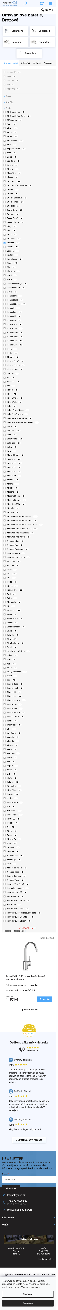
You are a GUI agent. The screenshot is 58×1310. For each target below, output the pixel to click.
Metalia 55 (14, 463)
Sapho (11, 766)
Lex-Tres (13, 431)
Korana (12, 823)
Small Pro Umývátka (17, 651)
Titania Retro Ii (15, 712)
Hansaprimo (14, 333)
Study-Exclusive (16, 672)
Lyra (11, 451)
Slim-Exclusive (15, 643)
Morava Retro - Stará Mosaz (21, 529)
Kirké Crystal (14, 398)
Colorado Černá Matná (19, 185)
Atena (11, 770)
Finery (12, 263)
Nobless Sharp (15, 553)
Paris (11, 569)
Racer (11, 835)
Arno (11, 145)
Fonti (11, 275)
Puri (10, 594)
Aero (11, 124)
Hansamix (13, 320)
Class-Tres (13, 173)
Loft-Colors (14, 439)
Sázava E (13, 610)
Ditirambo (13, 786)
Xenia (11, 749)
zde (38, 1287)
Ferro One (13, 904)
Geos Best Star (15, 287)
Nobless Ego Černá (17, 549)
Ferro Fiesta (14, 259)
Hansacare (13, 296)
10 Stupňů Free (15, 112)
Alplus (11, 128)
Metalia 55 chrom (16, 868)
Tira (11, 680)
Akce (11, 76)
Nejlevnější (25, 63)
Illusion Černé (15, 361)
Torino (11, 721)
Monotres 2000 (15, 504)
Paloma (12, 565)
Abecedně (48, 63)
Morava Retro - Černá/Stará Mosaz (24, 524)
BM (10, 762)
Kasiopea (13, 381)
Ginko (11, 292)
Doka (11, 234)
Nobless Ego (14, 545)
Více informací (44, 1259)
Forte (11, 279)
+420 (17, 1200)
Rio (10, 606)
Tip (10, 84)
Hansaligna (14, 312)
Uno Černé (13, 733)
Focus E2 (13, 819)
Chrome (12, 357)
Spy (11, 663)
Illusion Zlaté (14, 369)
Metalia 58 (13, 475)
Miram (12, 484)
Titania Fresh (14, 688)
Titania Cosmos (15, 876)
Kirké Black (13, 790)
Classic (12, 177)
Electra (12, 247)
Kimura (12, 390)
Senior (11, 623)
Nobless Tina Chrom (17, 557)
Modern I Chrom (16, 500)
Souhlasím (28, 1303)
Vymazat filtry (28, 927)
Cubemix (12, 847)
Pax (11, 574)
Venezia (12, 737)
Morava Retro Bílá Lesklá (20, 533)
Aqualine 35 (14, 140)
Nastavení (28, 1294)
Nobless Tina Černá (17, 884)
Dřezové (12, 243)
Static (11, 668)
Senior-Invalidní (15, 627)
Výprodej (12, 88)
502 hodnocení (32, 1050)
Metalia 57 (13, 471)
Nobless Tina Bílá (16, 892)
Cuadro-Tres (15, 202)
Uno (10, 729)
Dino (11, 230)
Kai (10, 377)
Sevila (11, 631)
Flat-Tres (12, 271)
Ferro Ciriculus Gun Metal (20, 917)
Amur (11, 132)
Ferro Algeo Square (17, 888)
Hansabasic (14, 856)
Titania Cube (14, 684)
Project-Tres (14, 590)
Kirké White (14, 402)
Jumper (12, 373)
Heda (11, 349)
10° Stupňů (14, 120)
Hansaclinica (14, 300)
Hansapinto (14, 324)
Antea (12, 136)
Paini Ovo (13, 561)
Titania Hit (13, 692)
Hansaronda (14, 337)
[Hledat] (25, 3)
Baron (11, 157)
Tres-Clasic (13, 725)
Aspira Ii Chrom (15, 149)
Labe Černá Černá (16, 414)
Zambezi (12, 753)
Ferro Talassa (15, 896)
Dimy (11, 226)
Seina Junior (14, 618)
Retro (11, 598)
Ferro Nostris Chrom (18, 900)
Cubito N (12, 206)
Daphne (12, 214)
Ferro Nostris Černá (17, 909)
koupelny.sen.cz (16, 1195)
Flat (10, 267)
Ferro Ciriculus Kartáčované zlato (23, 913)
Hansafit (12, 308)
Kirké (11, 394)
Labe (11, 406)
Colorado (13, 181)
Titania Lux (14, 704)
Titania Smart (15, 716)
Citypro (12, 169)
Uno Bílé (12, 851)
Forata (12, 794)
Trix (10, 806)
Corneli (12, 193)
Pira (10, 578)
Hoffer (11, 353)
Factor (12, 255)
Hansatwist (14, 345)
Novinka (12, 80)
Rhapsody (13, 602)
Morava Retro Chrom (18, 537)
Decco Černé (14, 218)
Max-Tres (13, 459)
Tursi (11, 843)
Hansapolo (14, 328)
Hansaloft (13, 316)
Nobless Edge (15, 541)
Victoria (12, 741)
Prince (11, 586)
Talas (11, 676)
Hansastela (14, 341)
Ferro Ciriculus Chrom (18, 921)
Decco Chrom (15, 222)
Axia (11, 153)
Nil (10, 827)
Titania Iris (14, 696)
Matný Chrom (15, 455)
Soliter (11, 655)
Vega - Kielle (14, 815)
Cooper (12, 189)
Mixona (12, 488)
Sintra (11, 757)
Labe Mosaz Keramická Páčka (22, 422)
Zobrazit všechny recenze (29, 1140)
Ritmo (11, 831)
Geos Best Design (16, 283)
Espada (12, 251)
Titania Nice (14, 708)
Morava (12, 512)
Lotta (11, 447)
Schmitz (12, 635)
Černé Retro (14, 210)
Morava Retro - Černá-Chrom (21, 520)
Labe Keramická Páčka (19, 418)
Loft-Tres (13, 443)
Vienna (12, 745)
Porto (11, 582)
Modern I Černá (15, 496)
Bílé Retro (13, 161)
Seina (11, 614)
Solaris (12, 782)
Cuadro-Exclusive (16, 198)
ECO (11, 864)
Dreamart (13, 239)
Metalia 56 (13, 467)
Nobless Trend (15, 880)
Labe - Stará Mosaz (17, 410)
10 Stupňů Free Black (18, 116)
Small (11, 647)
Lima (11, 435)
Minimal (12, 480)
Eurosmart (13, 810)
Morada (12, 508)
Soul (11, 659)
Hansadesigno (15, 304)
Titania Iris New (15, 700)
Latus (11, 426)
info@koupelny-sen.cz (19, 1209)
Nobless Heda (15, 872)
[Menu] (50, 3)
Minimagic (13, 860)
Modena (12, 492)
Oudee (11, 798)
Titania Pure (14, 802)
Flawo (11, 778)
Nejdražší (37, 63)
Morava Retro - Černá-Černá (21, 516)
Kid (10, 386)
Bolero (11, 165)
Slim (11, 639)
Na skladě (13, 72)
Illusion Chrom (15, 365)
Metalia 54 (13, 839)
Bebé (11, 774)
